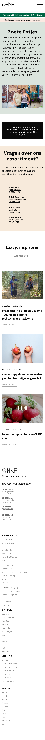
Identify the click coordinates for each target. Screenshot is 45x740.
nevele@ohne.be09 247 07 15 (16, 220)
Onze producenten (9, 617)
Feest (4, 598)
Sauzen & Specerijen (9, 576)
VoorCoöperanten (7, 636)
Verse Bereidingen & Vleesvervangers (15, 572)
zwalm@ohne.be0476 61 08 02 (16, 211)
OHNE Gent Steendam (9, 664)
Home (4, 728)
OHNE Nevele (6, 674)
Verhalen (5, 624)
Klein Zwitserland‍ (8, 681)
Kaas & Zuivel (7, 553)
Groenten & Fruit (8, 543)
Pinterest (5, 703)
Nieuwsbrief (6, 720)
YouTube (5, 717)
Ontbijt (4, 546)
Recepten (5, 621)
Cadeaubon (6, 602)
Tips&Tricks (6, 628)
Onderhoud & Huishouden (11, 591)
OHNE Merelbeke (8, 671)
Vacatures (5, 641)
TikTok (4, 713)
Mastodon (5, 706)
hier (9, 483)
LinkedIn (5, 696)
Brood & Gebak (7, 550)
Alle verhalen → (22, 255)
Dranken (5, 583)
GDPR (4, 724)
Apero (4, 579)
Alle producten (7, 539)
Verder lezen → (9, 324)
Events (4, 644)
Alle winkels (6, 660)
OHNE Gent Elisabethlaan (11, 667)
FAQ (3, 648)
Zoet (3, 560)
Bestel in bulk (6, 605)
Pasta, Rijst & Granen (9, 557)
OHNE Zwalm (6, 678)
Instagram (5, 699)
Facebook (5, 692)
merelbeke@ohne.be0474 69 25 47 (17, 200)
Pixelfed (4, 710)
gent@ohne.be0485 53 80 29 (15, 190)
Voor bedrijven (7, 631)
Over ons (5, 614)
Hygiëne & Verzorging (10, 588)
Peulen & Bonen (7, 569)
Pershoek (5, 651)
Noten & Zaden (7, 565)
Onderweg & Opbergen (10, 595)
